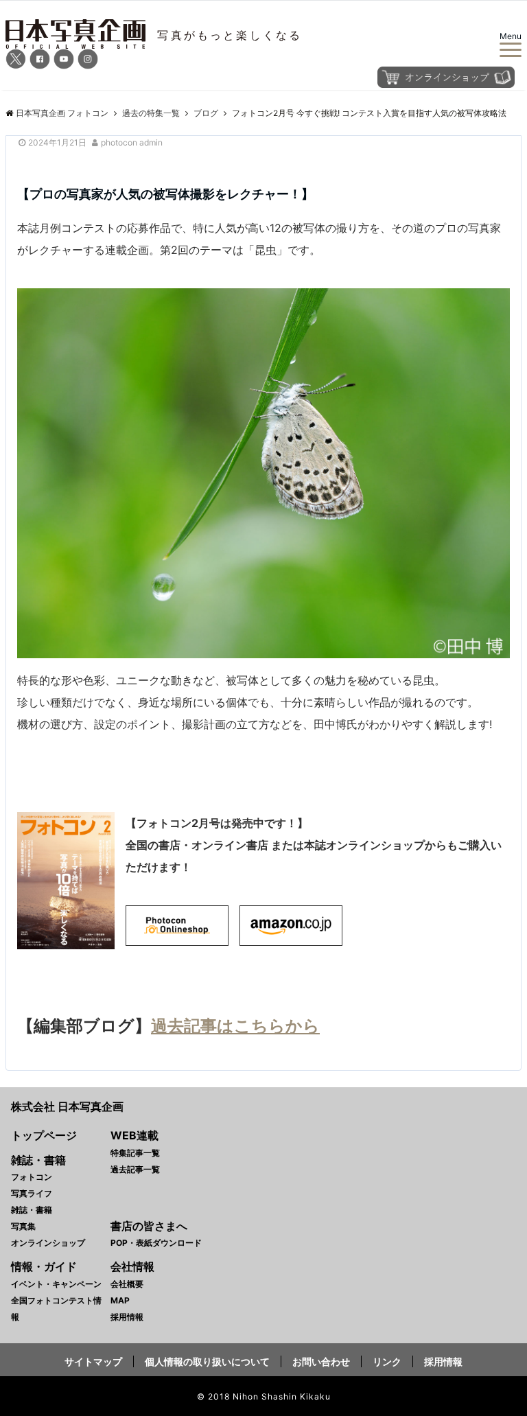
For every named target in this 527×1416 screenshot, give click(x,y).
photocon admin (132, 142)
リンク (387, 1361)
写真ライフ (31, 1193)
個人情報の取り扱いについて (207, 1361)
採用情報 (126, 1317)
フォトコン (31, 1177)
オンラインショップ (48, 1243)
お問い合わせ (321, 1361)
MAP (120, 1300)
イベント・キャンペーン (56, 1284)
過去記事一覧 (135, 1169)
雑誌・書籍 (31, 1210)
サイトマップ (93, 1361)
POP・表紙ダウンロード (156, 1243)
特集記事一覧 (135, 1153)
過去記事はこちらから (235, 1026)
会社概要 (126, 1284)
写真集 (23, 1226)
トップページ (44, 1135)
